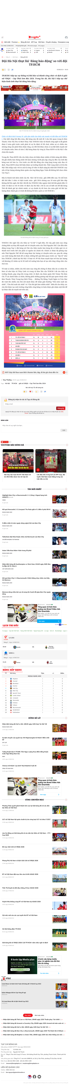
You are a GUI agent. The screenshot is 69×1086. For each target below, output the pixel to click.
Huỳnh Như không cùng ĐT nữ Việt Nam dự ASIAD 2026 (21, 901)
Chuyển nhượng (51, 42)
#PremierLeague (32, 45)
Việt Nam (41, 42)
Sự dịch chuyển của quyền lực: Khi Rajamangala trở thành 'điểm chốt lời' (25, 739)
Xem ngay (42, 621)
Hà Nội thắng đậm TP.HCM (11, 929)
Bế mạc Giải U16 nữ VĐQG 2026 (13, 847)
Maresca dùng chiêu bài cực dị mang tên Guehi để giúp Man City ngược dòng (26, 593)
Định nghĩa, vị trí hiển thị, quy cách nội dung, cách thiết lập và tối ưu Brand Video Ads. (48, 615)
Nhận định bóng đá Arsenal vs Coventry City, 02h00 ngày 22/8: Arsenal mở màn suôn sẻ (34, 1023)
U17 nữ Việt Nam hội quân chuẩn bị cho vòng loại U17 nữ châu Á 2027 (26, 819)
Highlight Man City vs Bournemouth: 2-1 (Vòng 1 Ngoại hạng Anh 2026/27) (24, 496)
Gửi (64, 430)
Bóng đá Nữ (24, 57)
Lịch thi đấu (10, 625)
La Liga (46, 631)
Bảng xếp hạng (12, 669)
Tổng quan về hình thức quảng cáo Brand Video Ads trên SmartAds (49, 609)
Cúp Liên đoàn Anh (7, 569)
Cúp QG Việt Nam (14, 631)
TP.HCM (14, 383)
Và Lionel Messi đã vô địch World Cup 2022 (15, 1001)
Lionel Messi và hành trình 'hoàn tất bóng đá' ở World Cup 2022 (21, 984)
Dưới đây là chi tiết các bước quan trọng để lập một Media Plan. (49, 966)
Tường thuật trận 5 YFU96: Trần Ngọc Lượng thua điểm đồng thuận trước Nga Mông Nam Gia (25, 753)
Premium (15, 42)
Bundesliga (58, 631)
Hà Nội (7, 383)
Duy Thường (7, 380)
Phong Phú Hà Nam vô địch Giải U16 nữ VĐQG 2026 (20, 860)
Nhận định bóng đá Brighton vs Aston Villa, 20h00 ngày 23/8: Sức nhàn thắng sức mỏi (33, 1035)
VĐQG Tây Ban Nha (7, 768)
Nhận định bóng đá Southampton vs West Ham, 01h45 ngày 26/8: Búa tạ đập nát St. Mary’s (26, 565)
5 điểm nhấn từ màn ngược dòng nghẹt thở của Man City (21, 523)
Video (4, 500)
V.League (5, 631)
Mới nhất (7, 42)
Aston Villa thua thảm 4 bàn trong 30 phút (16, 550)
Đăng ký (61, 408)
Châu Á (8, 57)
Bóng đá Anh (25, 42)
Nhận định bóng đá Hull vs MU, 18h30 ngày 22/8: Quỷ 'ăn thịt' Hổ (24, 724)
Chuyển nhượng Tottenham (10, 539)
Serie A (52, 631)
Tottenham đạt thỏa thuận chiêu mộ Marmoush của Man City (23, 537)
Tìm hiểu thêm (44, 973)
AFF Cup (34, 42)
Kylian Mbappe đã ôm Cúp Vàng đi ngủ (14, 992)
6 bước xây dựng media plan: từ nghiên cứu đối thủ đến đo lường (49, 961)
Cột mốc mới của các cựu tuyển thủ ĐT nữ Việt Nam (19, 915)
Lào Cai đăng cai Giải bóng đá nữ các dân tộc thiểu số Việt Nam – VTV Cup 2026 (26, 834)
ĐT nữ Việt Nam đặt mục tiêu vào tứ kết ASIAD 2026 (20, 874)
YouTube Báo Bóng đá (12, 445)
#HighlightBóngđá (21, 45)
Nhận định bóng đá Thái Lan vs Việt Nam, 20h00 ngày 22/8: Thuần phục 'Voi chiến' (32, 1019)
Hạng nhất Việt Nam (26, 631)
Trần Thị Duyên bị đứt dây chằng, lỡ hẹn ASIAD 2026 (20, 888)
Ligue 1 (65, 631)
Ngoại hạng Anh (7, 512)
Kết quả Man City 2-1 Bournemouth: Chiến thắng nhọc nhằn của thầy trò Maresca (26, 579)
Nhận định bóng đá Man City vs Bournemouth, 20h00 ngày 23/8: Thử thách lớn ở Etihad (34, 1031)
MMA (3, 756)
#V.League (41, 45)
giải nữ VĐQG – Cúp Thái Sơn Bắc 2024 (32, 383)
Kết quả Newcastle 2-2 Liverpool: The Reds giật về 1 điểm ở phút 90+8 (26, 509)
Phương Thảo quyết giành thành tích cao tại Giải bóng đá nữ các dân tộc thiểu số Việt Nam (25, 807)
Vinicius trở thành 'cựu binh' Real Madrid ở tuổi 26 (19, 766)
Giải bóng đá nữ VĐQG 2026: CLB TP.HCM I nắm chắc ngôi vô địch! (25, 943)
